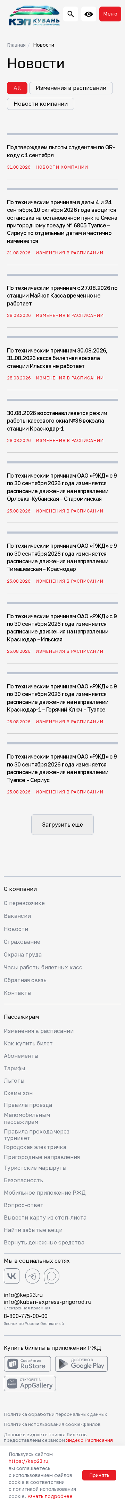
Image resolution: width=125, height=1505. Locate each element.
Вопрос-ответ (23, 1205)
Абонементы (21, 1056)
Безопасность (23, 1180)
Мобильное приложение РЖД (45, 1192)
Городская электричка (35, 1147)
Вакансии (17, 916)
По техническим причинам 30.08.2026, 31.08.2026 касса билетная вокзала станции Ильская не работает (57, 358)
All (17, 87)
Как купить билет (28, 1043)
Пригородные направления (42, 1157)
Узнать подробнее (50, 1496)
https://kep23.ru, (29, 1461)
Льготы (14, 1081)
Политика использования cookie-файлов (52, 1424)
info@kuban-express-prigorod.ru (47, 1302)
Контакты (18, 993)
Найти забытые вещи (33, 1230)
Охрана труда (23, 954)
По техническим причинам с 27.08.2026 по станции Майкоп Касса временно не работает (62, 295)
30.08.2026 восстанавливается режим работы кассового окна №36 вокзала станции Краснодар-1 (57, 421)
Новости (43, 45)
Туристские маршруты (35, 1168)
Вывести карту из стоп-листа (45, 1217)
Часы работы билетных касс (43, 967)
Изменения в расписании (71, 87)
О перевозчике (24, 903)
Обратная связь (25, 980)
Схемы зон (18, 1093)
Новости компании (41, 103)
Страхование (22, 942)
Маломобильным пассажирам (27, 1118)
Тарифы (14, 1068)
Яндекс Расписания (89, 1440)
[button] (110, 14)
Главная (16, 45)
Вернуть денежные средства (44, 1242)
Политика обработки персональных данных (55, 1414)
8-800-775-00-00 (26, 1316)
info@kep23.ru (23, 1295)
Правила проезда (28, 1105)
